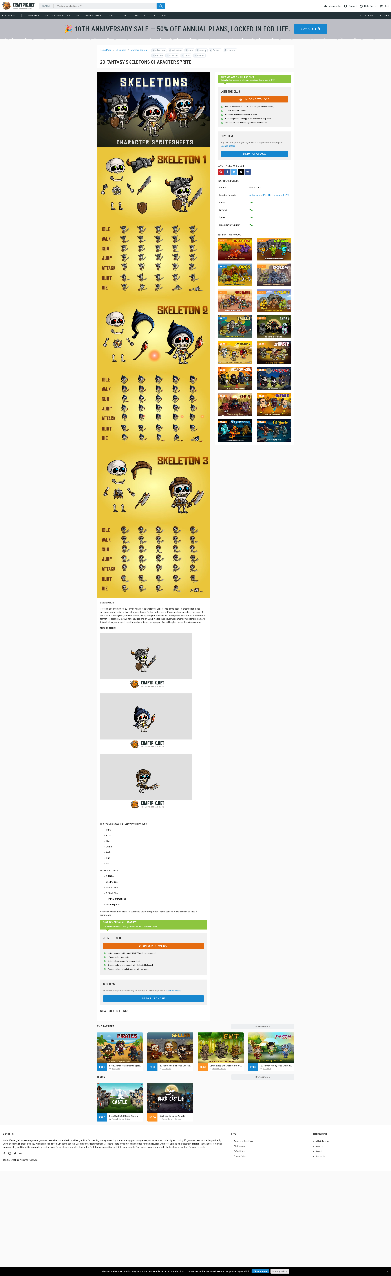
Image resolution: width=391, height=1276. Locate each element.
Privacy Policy (240, 1156)
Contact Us (320, 1156)
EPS (264, 195)
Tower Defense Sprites (121, 1119)
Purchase (153, 998)
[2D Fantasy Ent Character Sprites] (221, 1047)
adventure (159, 50)
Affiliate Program (322, 1141)
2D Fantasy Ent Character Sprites (226, 1065)
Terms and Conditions (243, 1141)
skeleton (172, 55)
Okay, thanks (260, 1271)
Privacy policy (279, 1271)
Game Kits (33, 15)
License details (173, 990)
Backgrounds (93, 15)
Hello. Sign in (370, 6)
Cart (386, 6)
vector (186, 55)
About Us (319, 1146)
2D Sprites (121, 50)
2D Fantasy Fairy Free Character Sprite (276, 1065)
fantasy (215, 50)
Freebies (384, 15)
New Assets (8, 15)
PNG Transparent (275, 195)
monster (230, 50)
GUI (78, 15)
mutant (158, 55)
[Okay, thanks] (387, 1271)
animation (175, 50)
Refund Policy (239, 1151)
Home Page (105, 50)
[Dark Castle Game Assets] (170, 1098)
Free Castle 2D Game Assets (123, 1116)
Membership (334, 6)
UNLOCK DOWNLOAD (155, 946)
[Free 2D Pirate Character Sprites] (120, 1047)
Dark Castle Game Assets (172, 1116)
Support (352, 6)
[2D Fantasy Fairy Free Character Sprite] (271, 1047)
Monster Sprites (139, 50)
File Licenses (239, 1146)
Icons (110, 15)
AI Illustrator (255, 195)
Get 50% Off (310, 29)
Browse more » (263, 1026)
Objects (140, 15)
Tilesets (124, 15)
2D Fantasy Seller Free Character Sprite (176, 1065)
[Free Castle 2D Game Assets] (120, 1098)
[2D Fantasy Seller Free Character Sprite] (170, 1047)
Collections (366, 15)
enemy (201, 50)
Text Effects (158, 15)
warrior (199, 55)
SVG (287, 195)
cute (189, 50)
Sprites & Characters (57, 15)
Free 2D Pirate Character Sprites (125, 1065)
